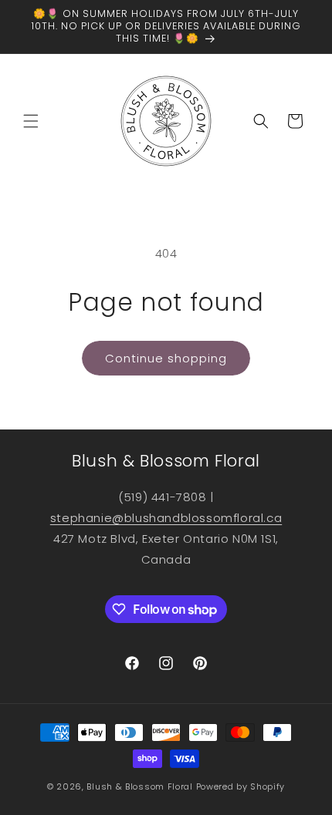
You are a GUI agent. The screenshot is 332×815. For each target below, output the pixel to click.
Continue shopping (166, 358)
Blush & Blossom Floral (139, 786)
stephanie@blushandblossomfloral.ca (166, 518)
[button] (31, 121)
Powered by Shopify (241, 786)
